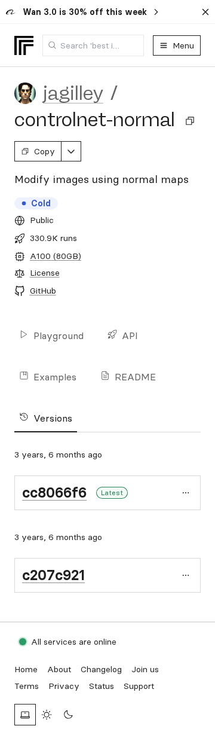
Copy (44, 151)
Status (101, 686)
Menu (183, 45)
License (45, 272)
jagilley (73, 93)
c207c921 (53, 575)
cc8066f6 (54, 492)
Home (26, 669)
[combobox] (93, 45)
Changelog (101, 669)
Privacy (63, 686)
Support (139, 686)
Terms (26, 686)
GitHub (43, 290)
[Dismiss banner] (205, 12)
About (59, 669)
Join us (145, 669)
